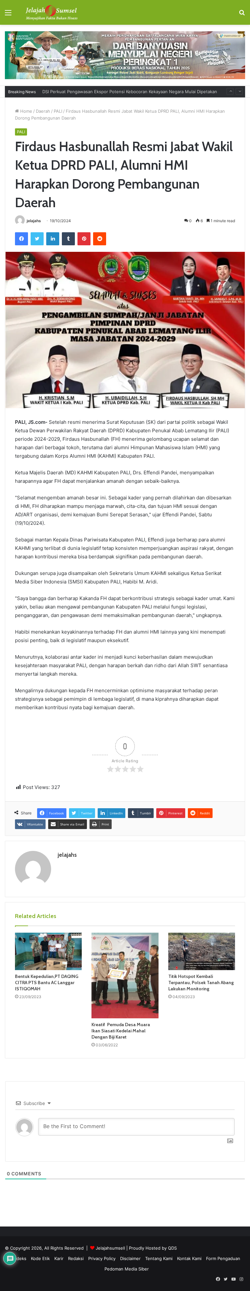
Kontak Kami (189, 1258)
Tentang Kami (159, 1258)
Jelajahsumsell (110, 1248)
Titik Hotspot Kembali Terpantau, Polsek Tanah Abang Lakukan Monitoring (201, 982)
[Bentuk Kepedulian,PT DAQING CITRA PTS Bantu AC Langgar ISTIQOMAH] (48, 951)
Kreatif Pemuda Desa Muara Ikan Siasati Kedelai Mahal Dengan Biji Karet (120, 1031)
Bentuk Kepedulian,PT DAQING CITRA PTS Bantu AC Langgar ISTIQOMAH (46, 982)
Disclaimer (130, 1258)
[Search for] (242, 14)
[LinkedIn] (52, 238)
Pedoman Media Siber (126, 1268)
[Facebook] (21, 238)
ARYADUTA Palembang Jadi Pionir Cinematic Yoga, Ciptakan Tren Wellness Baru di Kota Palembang (142, 91)
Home (25, 111)
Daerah (43, 111)
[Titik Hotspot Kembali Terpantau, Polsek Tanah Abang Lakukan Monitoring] (201, 951)
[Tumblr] (68, 238)
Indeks (19, 1258)
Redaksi (76, 1258)
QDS (172, 1248)
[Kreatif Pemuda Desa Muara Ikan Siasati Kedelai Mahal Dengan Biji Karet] (124, 975)
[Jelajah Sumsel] (51, 12)
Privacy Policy (102, 1258)
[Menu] (8, 14)
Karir (58, 1258)
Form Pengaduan (223, 1258)
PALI (58, 111)
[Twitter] (37, 238)
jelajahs (34, 220)
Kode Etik (40, 1258)
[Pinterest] (83, 238)
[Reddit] (99, 238)
